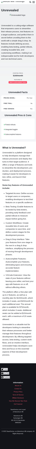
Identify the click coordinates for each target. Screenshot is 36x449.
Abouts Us (18, 385)
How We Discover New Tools (18, 401)
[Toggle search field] (30, 2)
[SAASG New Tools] (12, 2)
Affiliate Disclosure (18, 398)
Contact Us (18, 388)
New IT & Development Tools (18, 82)
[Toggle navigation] (33, 2)
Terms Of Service (18, 395)
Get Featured (18, 404)
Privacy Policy (18, 392)
